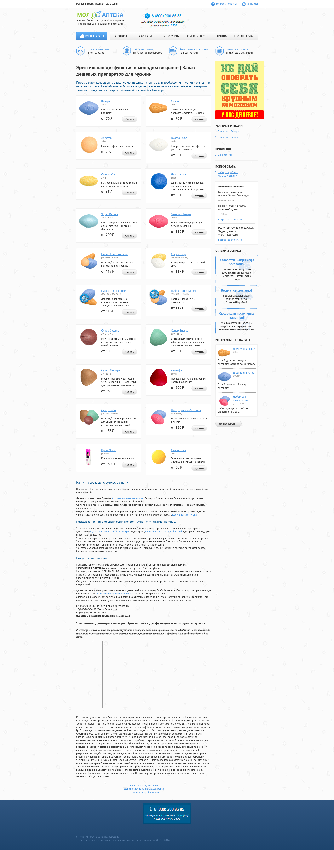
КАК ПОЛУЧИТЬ (170, 36)
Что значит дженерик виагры (128, 498)
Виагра (105, 101)
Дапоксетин (178, 174)
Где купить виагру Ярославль (143, 792)
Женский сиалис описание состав (115, 593)
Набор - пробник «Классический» (228, 173)
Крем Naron (108, 450)
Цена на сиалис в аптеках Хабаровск (144, 788)
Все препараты (94, 36)
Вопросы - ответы (226, 3)
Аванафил (177, 370)
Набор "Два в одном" (114, 290)
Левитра (106, 138)
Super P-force (109, 214)
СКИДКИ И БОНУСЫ (197, 36)
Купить (129, 119)
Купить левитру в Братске (144, 785)
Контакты (252, 3)
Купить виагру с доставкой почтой (163, 531)
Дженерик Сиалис (228, 137)
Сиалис (175, 101)
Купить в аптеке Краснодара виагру (109, 531)
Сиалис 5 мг (178, 450)
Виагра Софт (179, 138)
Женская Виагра (181, 214)
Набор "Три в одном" (184, 290)
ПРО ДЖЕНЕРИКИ (243, 36)
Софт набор (178, 254)
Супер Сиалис (110, 330)
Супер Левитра (110, 370)
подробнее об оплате (230, 239)
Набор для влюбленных (186, 410)
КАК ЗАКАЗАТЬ (122, 36)
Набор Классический (114, 254)
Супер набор (109, 410)
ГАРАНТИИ (221, 36)
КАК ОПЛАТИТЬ (146, 36)
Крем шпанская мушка (184, 514)
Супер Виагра (179, 330)
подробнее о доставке (230, 219)
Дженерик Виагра (228, 131)
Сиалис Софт (109, 174)
